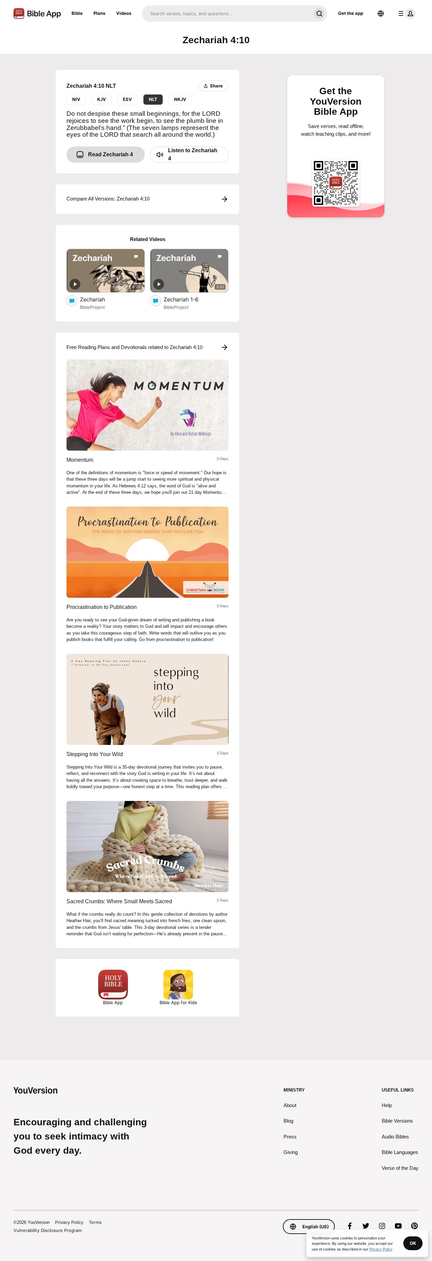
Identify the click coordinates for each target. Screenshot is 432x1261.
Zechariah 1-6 (188, 299)
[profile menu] (405, 13)
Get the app (350, 13)
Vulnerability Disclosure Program (48, 1230)
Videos (123, 13)
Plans (99, 13)
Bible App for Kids (178, 1002)
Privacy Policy (69, 1222)
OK (413, 1243)
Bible (77, 13)
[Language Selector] (380, 13)
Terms (95, 1222)
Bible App (113, 1002)
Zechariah (99, 299)
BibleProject (92, 307)
